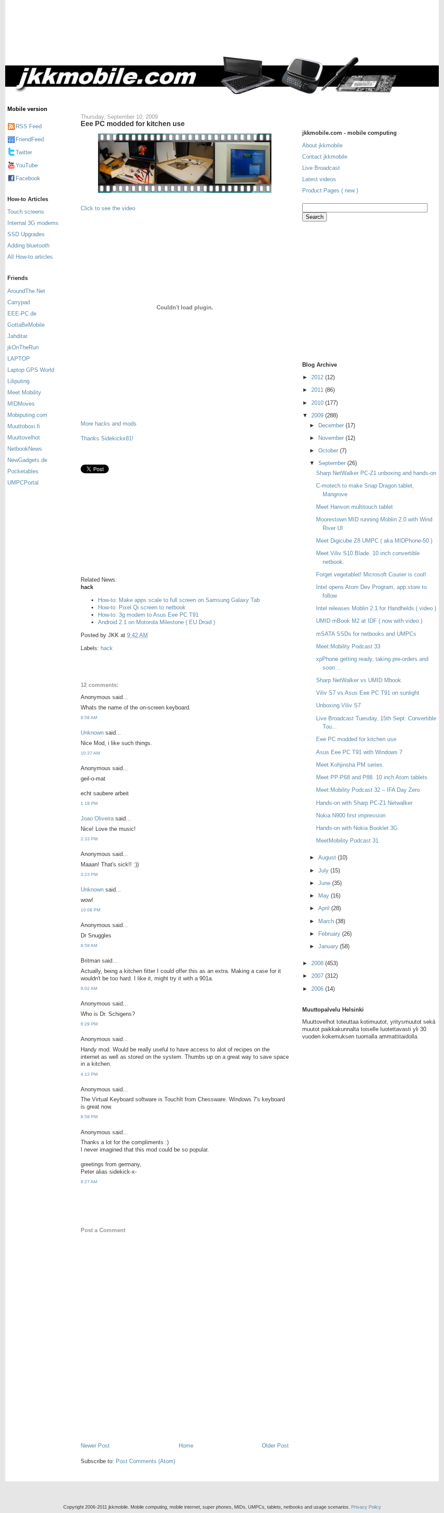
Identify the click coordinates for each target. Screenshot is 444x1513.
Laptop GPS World (30, 370)
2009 (318, 415)
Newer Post (95, 1445)
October (329, 450)
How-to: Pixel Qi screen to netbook (142, 607)
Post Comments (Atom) (145, 1461)
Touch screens (25, 211)
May (324, 895)
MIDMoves (21, 403)
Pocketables (23, 471)
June (325, 883)
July (324, 870)
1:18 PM (89, 803)
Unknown (92, 732)
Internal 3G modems (33, 223)
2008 (318, 963)
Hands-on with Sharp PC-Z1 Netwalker (364, 803)
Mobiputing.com (27, 415)
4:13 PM (89, 1074)
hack (107, 648)
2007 (318, 976)
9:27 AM (89, 1181)
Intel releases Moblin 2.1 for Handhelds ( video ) (376, 608)
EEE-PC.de (21, 313)
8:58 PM (89, 1116)
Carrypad (18, 302)
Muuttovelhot (23, 437)
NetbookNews (24, 449)
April (324, 908)
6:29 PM (89, 1024)
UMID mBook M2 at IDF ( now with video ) (369, 621)
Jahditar (17, 336)
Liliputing (18, 381)
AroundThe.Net (26, 291)
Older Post (275, 1445)
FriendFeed (30, 139)
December (332, 425)
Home (186, 1445)
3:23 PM (89, 874)
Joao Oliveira (97, 818)
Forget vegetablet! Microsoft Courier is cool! (371, 574)
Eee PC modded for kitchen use (133, 123)
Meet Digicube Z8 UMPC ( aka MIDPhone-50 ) (374, 540)
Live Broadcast (321, 168)
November (332, 438)
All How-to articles (30, 257)
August (328, 857)
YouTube (27, 165)
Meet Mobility (24, 392)
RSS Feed (29, 126)
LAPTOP (18, 358)
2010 (318, 403)
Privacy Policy (366, 1507)
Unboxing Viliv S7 (338, 705)
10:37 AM (90, 753)
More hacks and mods (109, 423)
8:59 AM (89, 945)
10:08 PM (90, 910)
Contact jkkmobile (324, 156)
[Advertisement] (258, 33)
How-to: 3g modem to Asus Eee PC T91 (148, 615)
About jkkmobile (322, 145)
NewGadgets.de (27, 460)
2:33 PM (89, 838)
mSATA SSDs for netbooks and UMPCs (366, 634)
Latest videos (319, 179)
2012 (318, 377)
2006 (318, 989)
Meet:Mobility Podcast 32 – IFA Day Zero (368, 790)
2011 (318, 390)
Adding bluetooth (28, 245)
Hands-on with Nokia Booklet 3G (357, 828)
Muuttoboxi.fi (23, 426)
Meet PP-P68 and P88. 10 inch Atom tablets (372, 777)
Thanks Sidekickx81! (107, 438)
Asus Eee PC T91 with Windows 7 (359, 752)
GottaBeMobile (26, 325)
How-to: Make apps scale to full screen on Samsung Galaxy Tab (179, 600)
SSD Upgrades (26, 234)
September (332, 463)
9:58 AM (89, 717)
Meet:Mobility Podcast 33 (348, 646)
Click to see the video (108, 208)
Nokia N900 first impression (350, 815)
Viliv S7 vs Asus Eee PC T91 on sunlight (367, 693)
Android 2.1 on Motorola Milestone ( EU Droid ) (156, 622)
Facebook (28, 178)
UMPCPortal (23, 482)
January (329, 946)
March (327, 921)
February (330, 934)
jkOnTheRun (23, 347)
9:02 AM (89, 988)
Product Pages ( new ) (330, 190)
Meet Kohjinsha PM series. (350, 764)
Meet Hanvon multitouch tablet (354, 507)
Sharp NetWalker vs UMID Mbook (358, 680)
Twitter (24, 152)
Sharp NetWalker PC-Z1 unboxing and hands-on (376, 473)
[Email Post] (150, 635)
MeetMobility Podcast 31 (347, 840)
